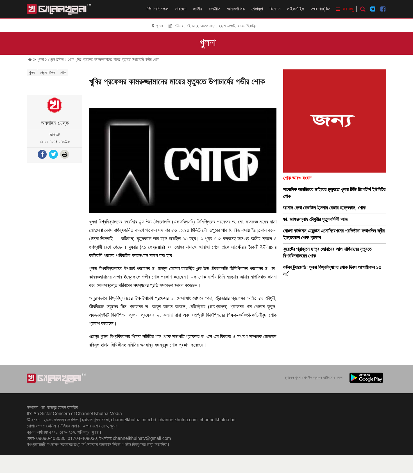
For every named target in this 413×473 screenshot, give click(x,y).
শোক (71, 59)
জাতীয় (197, 9)
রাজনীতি (214, 9)
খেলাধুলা (257, 9)
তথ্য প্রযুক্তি (320, 9)
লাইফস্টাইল (295, 9)
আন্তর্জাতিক (236, 9)
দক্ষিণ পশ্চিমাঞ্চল (157, 9)
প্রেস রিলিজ (55, 59)
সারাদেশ (180, 9)
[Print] (65, 155)
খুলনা (207, 43)
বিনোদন (275, 9)
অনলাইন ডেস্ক (55, 123)
